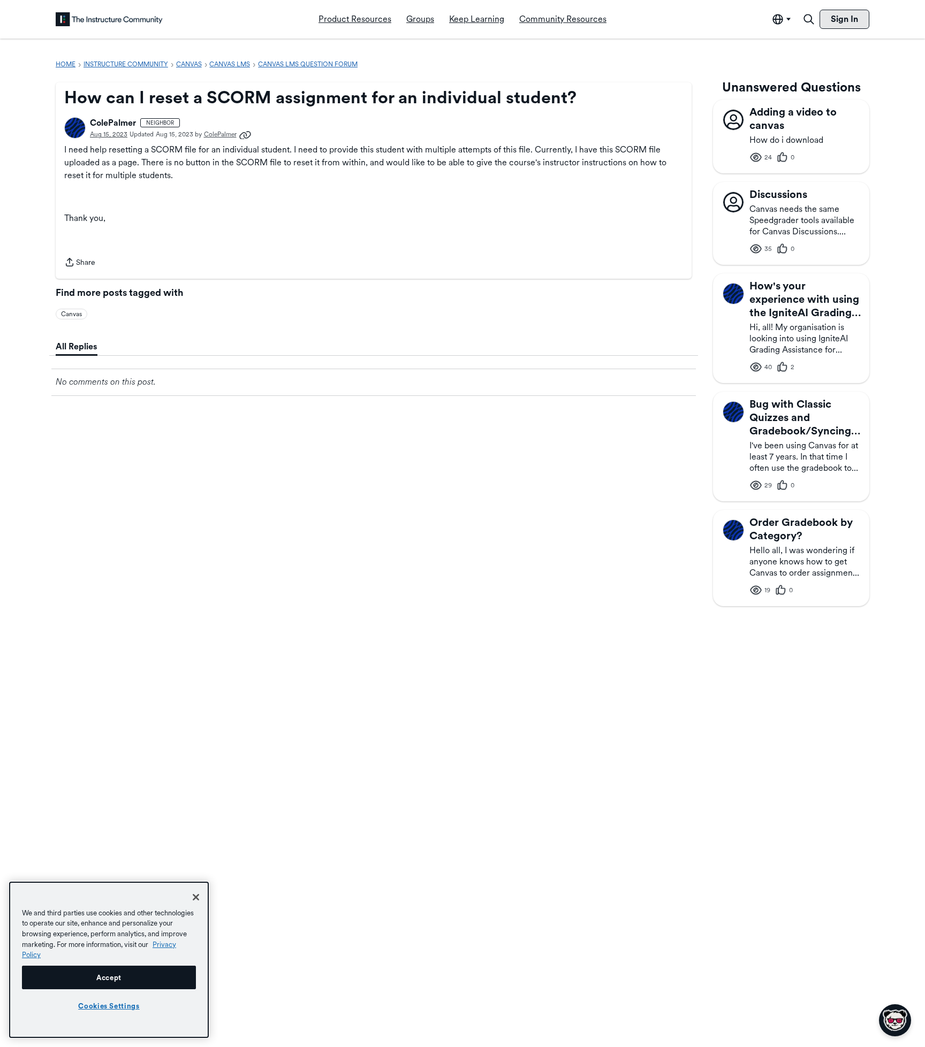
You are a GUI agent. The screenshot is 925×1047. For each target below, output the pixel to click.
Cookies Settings (109, 1006)
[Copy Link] (245, 134)
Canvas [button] (71, 314)
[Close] (196, 897)
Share (79, 263)
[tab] (76, 347)
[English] (109, 19)
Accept (109, 977)
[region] (109, 959)
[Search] (808, 19)
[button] (75, 128)
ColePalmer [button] (113, 123)
